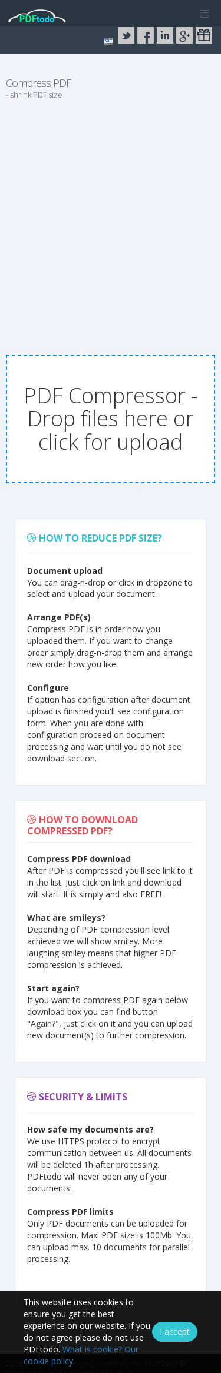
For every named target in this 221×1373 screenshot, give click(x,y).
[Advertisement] (110, 221)
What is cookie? (92, 1349)
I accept (175, 1331)
